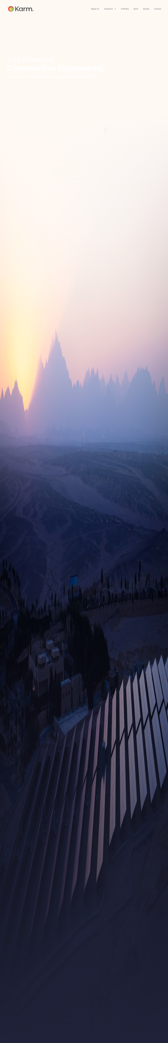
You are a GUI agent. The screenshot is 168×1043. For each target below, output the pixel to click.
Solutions (108, 9)
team (135, 9)
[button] (109, 9)
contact (157, 9)
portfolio (125, 9)
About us (95, 9)
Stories (146, 9)
